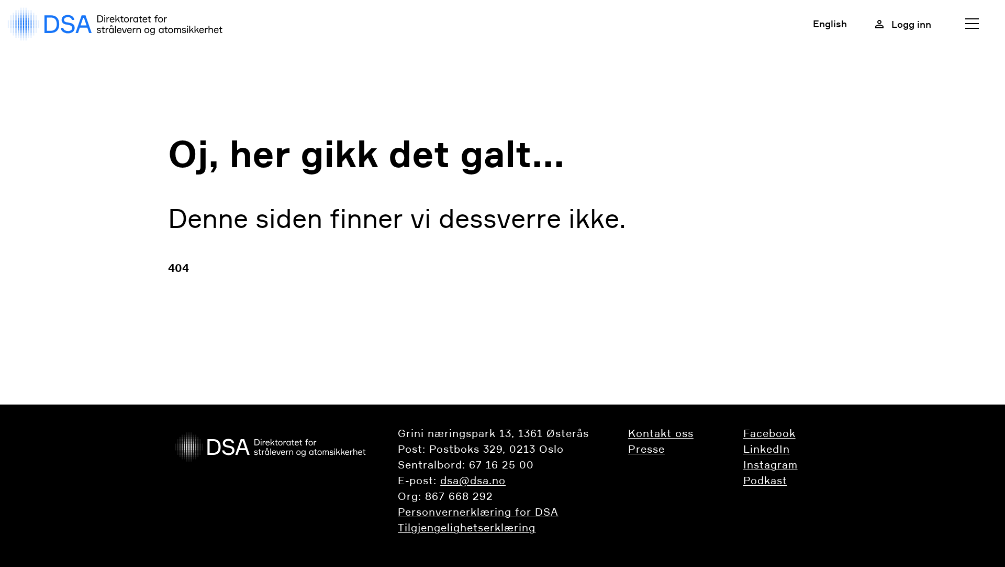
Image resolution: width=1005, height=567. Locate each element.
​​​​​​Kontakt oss (661, 433)
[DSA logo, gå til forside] (117, 24)
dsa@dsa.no (473, 480)
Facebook (769, 433)
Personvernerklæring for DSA (478, 512)
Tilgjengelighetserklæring (466, 527)
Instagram (770, 465)
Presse (646, 449)
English (830, 23)
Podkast (765, 480)
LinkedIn (766, 449)
